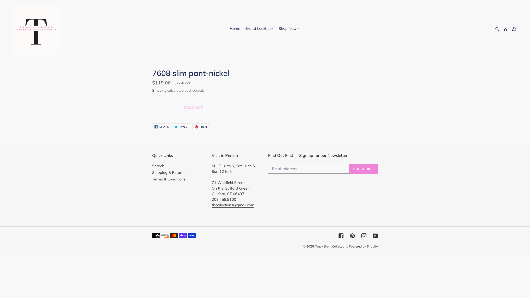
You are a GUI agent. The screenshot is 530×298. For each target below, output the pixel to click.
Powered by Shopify (363, 246)
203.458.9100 (224, 199)
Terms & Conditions (169, 179)
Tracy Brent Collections (331, 246)
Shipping (159, 90)
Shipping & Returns (169, 172)
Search (158, 165)
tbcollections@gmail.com (233, 205)
